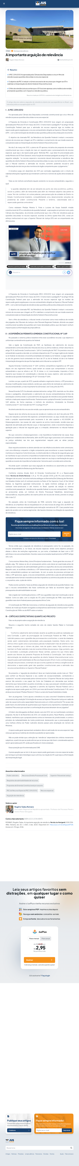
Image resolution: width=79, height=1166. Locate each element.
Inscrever (66, 534)
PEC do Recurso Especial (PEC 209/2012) (22, 790)
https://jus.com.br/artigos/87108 (61, 825)
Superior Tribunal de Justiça (60, 775)
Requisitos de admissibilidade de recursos (22, 780)
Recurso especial (47, 790)
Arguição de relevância (15, 795)
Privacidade (52, 538)
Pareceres (38, 1154)
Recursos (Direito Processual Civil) (34, 775)
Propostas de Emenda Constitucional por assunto (25, 785)
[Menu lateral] (4, 4)
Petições (21, 1154)
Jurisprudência (29, 1154)
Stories (52, 1154)
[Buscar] (71, 1148)
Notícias (14, 1154)
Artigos (8, 1154)
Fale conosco (69, 1154)
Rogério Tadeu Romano (24, 807)
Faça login (46, 975)
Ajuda (62, 1154)
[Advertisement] (39, 853)
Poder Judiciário (13, 775)
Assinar (29, 960)
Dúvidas (45, 1154)
